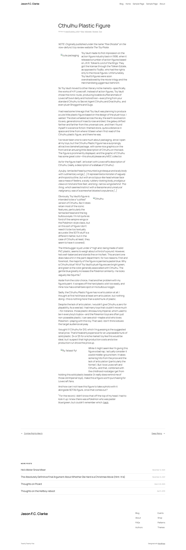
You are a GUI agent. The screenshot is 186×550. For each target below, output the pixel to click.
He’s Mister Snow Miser (33, 469)
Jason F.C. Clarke (30, 3)
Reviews (95, 32)
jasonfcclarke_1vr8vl (72, 32)
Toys (100, 32)
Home (128, 3)
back (105, 402)
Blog (122, 3)
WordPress (161, 543)
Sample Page (138, 3)
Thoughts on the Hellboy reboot (38, 491)
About (162, 3)
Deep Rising (157, 433)
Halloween (88, 32)
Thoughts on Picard (31, 484)
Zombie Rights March (33, 433)
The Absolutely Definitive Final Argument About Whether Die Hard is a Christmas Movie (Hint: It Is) (73, 477)
